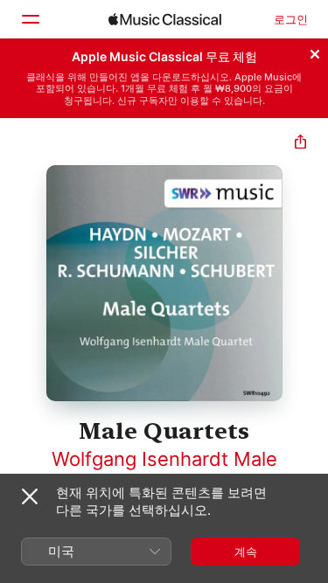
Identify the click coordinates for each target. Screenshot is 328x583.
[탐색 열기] (29, 19)
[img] (164, 19)
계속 (245, 552)
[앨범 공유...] (300, 143)
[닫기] (315, 51)
